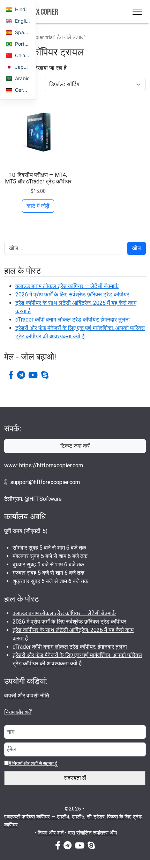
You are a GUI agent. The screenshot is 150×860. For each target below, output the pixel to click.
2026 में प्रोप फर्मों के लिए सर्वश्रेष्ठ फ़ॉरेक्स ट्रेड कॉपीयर (72, 294)
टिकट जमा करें (75, 446)
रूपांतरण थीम (105, 833)
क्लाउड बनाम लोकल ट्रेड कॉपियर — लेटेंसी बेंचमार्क (67, 286)
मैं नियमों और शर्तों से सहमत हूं (33, 763)
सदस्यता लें (75, 778)
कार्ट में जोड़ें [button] (38, 206)
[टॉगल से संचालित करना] (137, 11)
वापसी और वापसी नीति (26, 695)
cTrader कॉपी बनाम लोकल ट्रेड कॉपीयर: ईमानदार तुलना (72, 319)
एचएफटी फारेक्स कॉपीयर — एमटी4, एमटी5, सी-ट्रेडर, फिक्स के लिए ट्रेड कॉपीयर (73, 821)
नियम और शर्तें (17, 712)
